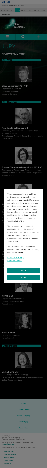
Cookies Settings (15, 257)
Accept (23, 277)
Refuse (23, 270)
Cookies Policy (14, 260)
